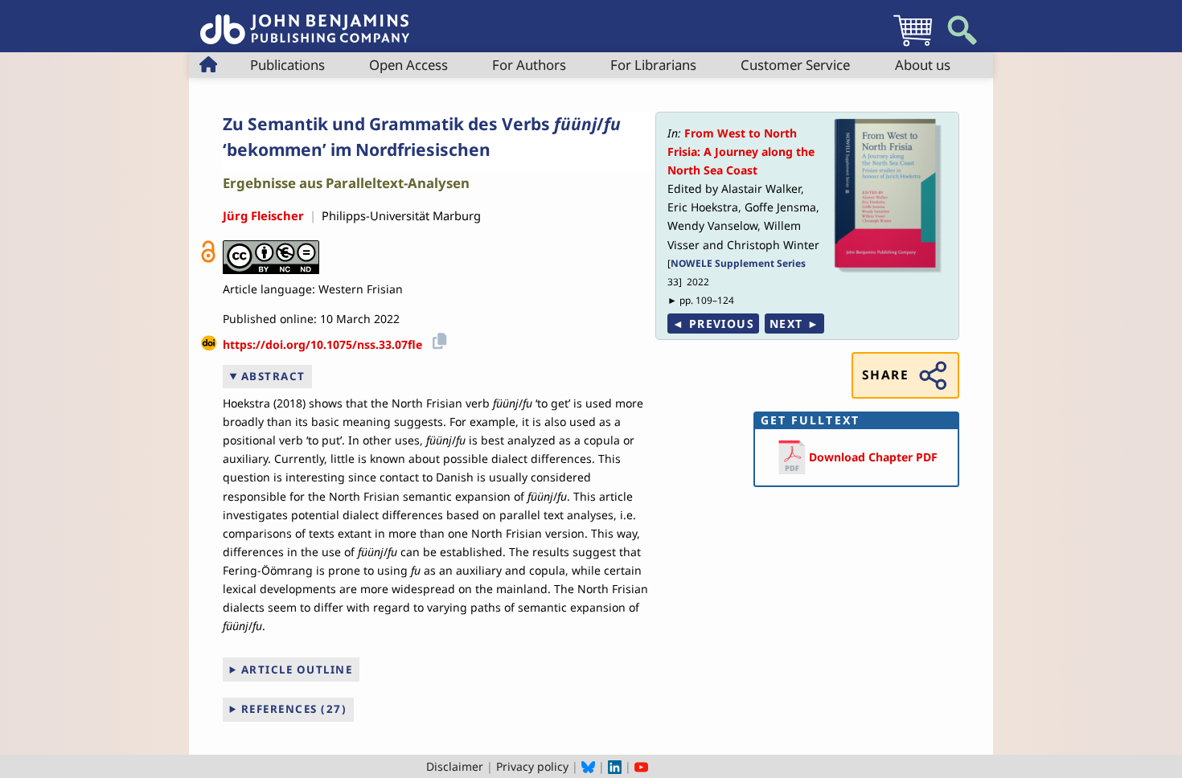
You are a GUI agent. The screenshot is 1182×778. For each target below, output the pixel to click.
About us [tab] (922, 64)
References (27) (294, 709)
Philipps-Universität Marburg (401, 215)
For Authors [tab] (529, 64)
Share (885, 374)
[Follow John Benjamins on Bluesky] (588, 766)
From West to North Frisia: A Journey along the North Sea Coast (741, 151)
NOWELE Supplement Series (738, 262)
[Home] (304, 20)
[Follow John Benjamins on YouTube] (641, 766)
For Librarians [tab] (653, 64)
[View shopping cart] (912, 45)
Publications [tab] (287, 64)
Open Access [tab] (408, 64)
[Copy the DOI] (437, 339)
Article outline (297, 669)
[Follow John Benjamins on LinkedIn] (615, 766)
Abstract (273, 376)
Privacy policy (532, 766)
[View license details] (271, 257)
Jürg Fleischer (263, 215)
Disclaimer (454, 766)
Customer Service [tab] (795, 64)
